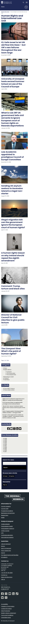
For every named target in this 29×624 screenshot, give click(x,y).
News (2, 6)
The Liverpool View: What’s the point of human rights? (11, 351)
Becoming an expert (9, 376)
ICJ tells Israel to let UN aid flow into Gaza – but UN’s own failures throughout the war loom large (13, 48)
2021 (5, 445)
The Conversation (11, 373)
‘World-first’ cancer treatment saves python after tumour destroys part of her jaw (14, 408)
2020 (5, 447)
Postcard (6, 378)
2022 (5, 444)
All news (5, 476)
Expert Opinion (7, 369)
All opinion (11, 476)
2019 (5, 448)
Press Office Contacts (9, 388)
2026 (5, 438)
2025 (5, 440)
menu (26, 7)
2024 (5, 441)
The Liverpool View (11, 374)
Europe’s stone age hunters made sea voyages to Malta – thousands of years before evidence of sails (13, 416)
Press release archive (9, 390)
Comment (9, 371)
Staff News (7, 379)
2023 (5, 443)
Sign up (5, 485)
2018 (5, 450)
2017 (5, 451)
